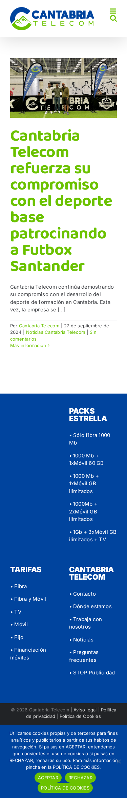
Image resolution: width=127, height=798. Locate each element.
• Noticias (81, 639)
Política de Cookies (80, 716)
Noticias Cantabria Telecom (55, 332)
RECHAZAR (80, 777)
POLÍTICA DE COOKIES (65, 788)
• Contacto (82, 594)
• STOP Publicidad (92, 672)
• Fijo (16, 637)
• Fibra (18, 586)
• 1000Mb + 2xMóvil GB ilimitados (83, 511)
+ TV (99, 539)
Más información (28, 345)
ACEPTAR (48, 777)
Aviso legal (85, 709)
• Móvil (19, 624)
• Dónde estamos (90, 606)
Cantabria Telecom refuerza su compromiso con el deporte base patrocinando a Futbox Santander (61, 201)
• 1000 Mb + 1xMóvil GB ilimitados (84, 483)
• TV (15, 612)
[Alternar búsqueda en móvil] (113, 18)
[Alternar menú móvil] (113, 11)
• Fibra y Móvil (28, 599)
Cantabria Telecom (39, 325)
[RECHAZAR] (118, 761)
